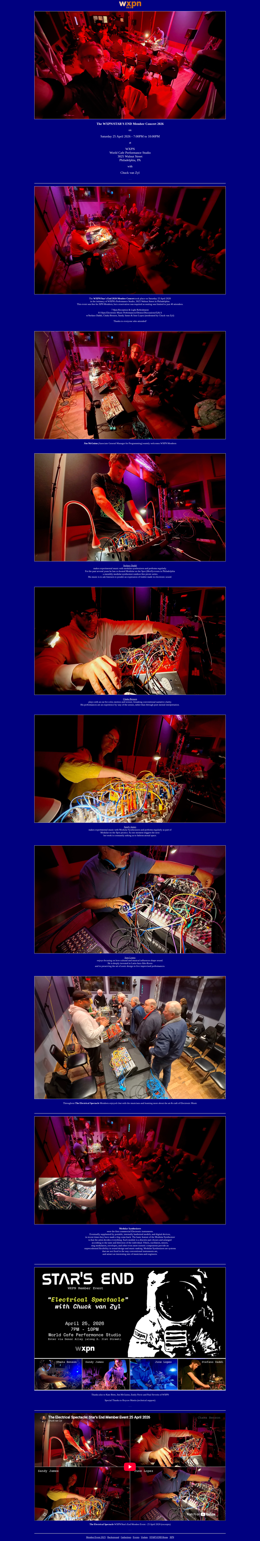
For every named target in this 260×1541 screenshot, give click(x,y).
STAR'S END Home (158, 1537)
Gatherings (126, 1537)
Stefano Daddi (130, 565)
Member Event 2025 (96, 1537)
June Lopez (130, 957)
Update (144, 1537)
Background (113, 1537)
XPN (172, 1537)
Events (136, 1537)
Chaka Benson (130, 699)
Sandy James (130, 827)
